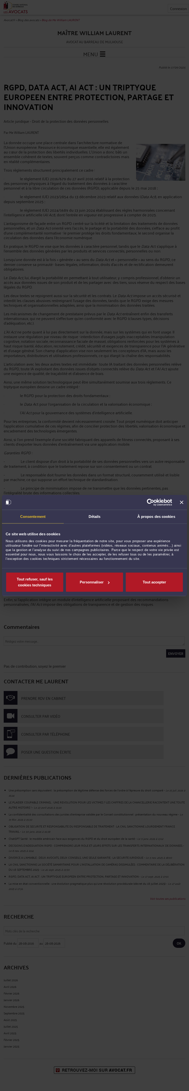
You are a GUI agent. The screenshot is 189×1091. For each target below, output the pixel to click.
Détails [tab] (95, 516)
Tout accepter (154, 582)
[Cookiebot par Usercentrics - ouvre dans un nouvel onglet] (150, 502)
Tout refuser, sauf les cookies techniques (35, 582)
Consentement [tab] (33, 516)
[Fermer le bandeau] (181, 502)
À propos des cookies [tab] (156, 516)
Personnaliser (92, 582)
